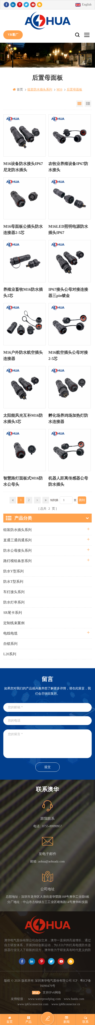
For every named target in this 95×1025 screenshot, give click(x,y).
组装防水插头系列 (17, 530)
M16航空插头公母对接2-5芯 (68, 355)
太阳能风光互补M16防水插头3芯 (23, 418)
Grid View (79, 103)
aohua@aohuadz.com (51, 861)
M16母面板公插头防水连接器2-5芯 (23, 229)
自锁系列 (10, 644)
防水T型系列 (13, 581)
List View (88, 103)
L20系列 (9, 654)
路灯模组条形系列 (17, 561)
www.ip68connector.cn (65, 1004)
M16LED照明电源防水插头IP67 (68, 229)
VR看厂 (13, 34)
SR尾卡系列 (12, 612)
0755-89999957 (52, 826)
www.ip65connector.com (32, 1004)
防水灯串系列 (14, 602)
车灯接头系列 (14, 592)
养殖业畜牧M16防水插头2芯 (23, 292)
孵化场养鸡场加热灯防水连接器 (68, 418)
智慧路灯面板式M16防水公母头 (23, 481)
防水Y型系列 (13, 571)
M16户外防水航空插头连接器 (23, 355)
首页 (20, 89)
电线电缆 (10, 633)
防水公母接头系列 (17, 550)
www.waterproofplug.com (44, 999)
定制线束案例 (14, 623)
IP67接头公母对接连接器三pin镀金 (68, 292)
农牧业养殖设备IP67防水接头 (68, 166)
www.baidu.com (74, 999)
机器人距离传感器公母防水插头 (68, 481)
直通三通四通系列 (17, 540)
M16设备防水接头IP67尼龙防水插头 (23, 166)
